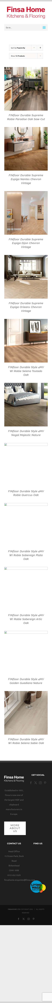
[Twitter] (35, 782)
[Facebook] (31, 782)
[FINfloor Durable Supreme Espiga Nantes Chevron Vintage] (26, 129)
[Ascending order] (40, 48)
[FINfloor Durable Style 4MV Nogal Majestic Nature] (26, 385)
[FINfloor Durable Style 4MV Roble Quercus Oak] (26, 445)
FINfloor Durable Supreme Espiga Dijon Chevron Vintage (26, 243)
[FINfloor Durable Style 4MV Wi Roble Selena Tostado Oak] (26, 321)
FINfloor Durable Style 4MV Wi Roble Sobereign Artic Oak (26, 619)
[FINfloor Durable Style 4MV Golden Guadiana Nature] (26, 633)
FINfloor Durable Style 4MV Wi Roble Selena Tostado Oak (26, 371)
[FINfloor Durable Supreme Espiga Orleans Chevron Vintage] (26, 257)
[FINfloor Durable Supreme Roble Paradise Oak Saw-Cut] (26, 69)
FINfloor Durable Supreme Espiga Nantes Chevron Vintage (26, 179)
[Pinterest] (45, 782)
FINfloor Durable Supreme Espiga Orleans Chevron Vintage (26, 307)
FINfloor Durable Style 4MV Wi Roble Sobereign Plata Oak (26, 555)
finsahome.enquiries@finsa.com (19, 879)
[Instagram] (40, 782)
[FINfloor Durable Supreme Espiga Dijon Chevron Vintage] (26, 193)
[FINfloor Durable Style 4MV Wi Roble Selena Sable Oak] (26, 693)
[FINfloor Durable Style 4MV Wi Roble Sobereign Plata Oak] (26, 505)
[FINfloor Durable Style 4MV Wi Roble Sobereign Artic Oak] (26, 569)
